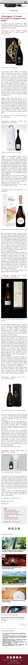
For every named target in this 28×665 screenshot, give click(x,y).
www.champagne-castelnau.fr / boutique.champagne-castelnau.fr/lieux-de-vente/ (14, 514)
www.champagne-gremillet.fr (11, 519)
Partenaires (6, 660)
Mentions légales (14, 661)
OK (25, 2)
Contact (21, 660)
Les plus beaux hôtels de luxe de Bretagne (13, 584)
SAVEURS (14, 11)
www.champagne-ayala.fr (10, 510)
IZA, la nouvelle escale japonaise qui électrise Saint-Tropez (12, 568)
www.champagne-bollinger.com (12, 511)
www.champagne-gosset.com (11, 517)
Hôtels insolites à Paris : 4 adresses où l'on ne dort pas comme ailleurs (15, 640)
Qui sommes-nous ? (14, 660)
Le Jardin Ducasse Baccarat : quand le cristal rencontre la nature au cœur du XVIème (14, 551)
